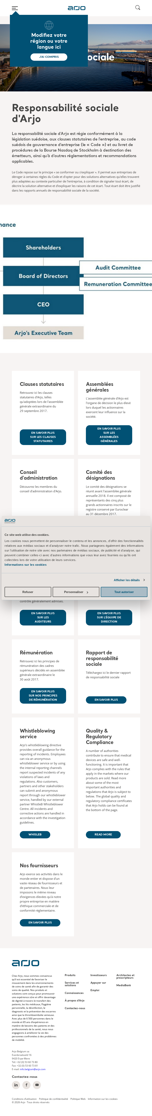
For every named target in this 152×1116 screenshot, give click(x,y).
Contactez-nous (75, 1008)
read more (103, 834)
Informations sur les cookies (26, 564)
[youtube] (37, 1085)
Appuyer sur (98, 983)
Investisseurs (98, 975)
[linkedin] (16, 1085)
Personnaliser (73, 592)
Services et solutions (72, 984)
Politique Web (78, 1098)
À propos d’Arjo (75, 1000)
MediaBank (123, 985)
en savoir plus (40, 922)
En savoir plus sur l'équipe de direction (109, 617)
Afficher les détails (127, 580)
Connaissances (74, 993)
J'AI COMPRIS (49, 57)
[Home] (77, 8)
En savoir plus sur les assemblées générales (109, 435)
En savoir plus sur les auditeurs (42, 617)
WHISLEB (35, 834)
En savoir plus (106, 699)
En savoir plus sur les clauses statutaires (43, 437)
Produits (70, 975)
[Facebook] (26, 1085)
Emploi (94, 990)
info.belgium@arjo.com (33, 1069)
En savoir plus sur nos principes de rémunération (43, 695)
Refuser (27, 592)
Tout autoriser (124, 592)
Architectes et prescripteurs (125, 976)
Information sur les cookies (103, 1098)
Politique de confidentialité (53, 1098)
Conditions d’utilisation (24, 1098)
